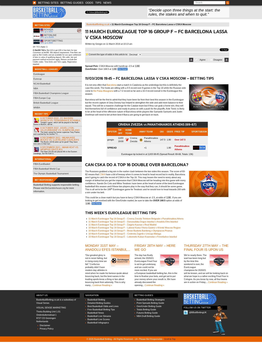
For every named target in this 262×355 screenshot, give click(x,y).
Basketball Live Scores (98, 319)
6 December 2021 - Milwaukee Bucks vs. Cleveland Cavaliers (59, 139)
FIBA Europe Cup (41, 98)
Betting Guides (71, 2)
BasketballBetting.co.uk (98, 24)
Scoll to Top (169, 339)
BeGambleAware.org (55, 188)
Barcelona (112, 85)
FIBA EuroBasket (41, 164)
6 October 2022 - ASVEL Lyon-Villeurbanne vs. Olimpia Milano (60, 129)
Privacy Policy (46, 329)
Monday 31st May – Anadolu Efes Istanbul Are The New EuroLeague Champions (107, 251)
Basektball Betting (34, 2)
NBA (35, 88)
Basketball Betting (49, 12)
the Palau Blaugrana (103, 91)
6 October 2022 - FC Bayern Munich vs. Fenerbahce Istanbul (60, 119)
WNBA (36, 107)
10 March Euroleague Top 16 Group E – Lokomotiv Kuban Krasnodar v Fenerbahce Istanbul (132, 237)
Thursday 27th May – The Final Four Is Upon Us (206, 247)
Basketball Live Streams (99, 316)
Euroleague (39, 74)
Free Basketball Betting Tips (101, 309)
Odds (89, 2)
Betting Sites (48, 2)
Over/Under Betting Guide (149, 306)
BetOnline (36, 36)
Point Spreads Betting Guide (150, 303)
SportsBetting (36, 42)
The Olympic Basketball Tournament (51, 173)
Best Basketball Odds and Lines (102, 306)
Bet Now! (122, 69)
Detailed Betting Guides (99, 303)
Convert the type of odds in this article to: (108, 54)
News (107, 2)
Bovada (36, 31)
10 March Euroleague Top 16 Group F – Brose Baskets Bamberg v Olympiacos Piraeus (130, 231)
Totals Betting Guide (146, 309)
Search (228, 3)
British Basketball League (45, 103)
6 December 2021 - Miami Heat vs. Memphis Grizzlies (59, 148)
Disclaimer (45, 325)
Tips (98, 2)
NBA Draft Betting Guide (148, 316)
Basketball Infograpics (98, 323)
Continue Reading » (102, 285)
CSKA (102, 174)
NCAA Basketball (41, 84)
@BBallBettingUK (198, 312)
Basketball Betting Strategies (151, 300)
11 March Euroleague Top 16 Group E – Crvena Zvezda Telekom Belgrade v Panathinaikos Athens (136, 219)
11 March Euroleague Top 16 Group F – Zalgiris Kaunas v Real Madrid (122, 225)
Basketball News (95, 313)
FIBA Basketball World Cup (46, 169)
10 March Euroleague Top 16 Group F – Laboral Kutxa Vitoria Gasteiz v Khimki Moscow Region (134, 228)
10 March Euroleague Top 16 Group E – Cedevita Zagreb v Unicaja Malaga (124, 234)
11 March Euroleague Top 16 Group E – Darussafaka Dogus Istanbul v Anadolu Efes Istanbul (133, 222)
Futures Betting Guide (147, 313)
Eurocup (37, 79)
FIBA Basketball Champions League (51, 93)
